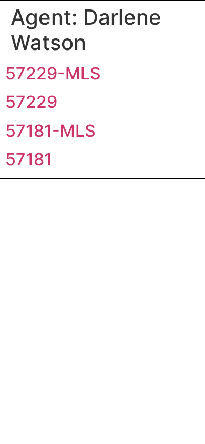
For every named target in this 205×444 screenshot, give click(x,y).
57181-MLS (50, 130)
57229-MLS (53, 73)
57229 (31, 102)
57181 (28, 159)
